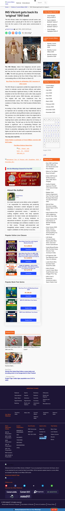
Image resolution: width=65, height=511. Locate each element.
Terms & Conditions (40, 504)
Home (7, 7)
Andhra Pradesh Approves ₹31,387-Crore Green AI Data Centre (51, 187)
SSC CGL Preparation (8, 449)
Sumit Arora (10, 29)
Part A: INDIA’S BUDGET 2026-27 (52, 21)
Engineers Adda (46, 413)
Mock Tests (54, 429)
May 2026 (49, 95)
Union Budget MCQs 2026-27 (51, 16)
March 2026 (49, 101)
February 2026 (50, 104)
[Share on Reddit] (13, 33)
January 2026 (50, 107)
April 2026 (49, 98)
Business (36, 392)
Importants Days (36, 403)
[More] (35, 1)
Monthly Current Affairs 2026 (51, 50)
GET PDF (54, 509)
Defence (36, 395)
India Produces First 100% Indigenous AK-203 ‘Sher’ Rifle (51, 214)
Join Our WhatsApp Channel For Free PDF (19, 168)
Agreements (27, 400)
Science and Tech (46, 400)
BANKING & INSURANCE (20, 431)
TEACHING (20, 440)
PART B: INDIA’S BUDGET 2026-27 (52, 25)
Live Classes (54, 431)
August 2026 (50, 86)
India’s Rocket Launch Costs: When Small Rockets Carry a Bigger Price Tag (52, 271)
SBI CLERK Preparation (8, 437)
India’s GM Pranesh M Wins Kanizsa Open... (13, 365)
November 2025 (50, 112)
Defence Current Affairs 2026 (19, 7)
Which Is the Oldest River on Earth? (32, 348)
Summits (36, 398)
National (18, 3)
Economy (36, 400)
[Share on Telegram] (9, 33)
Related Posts (10, 332)
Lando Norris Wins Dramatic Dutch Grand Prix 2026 (51, 263)
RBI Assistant (8, 452)
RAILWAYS (19, 437)
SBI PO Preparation (8, 432)
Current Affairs (36, 413)
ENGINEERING (21, 445)
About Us (41, 429)
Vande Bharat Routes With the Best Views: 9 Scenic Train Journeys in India (52, 250)
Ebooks (53, 437)
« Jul (44, 155)
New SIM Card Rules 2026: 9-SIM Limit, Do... (13, 348)
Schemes (26, 398)
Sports (26, 392)
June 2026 (49, 93)
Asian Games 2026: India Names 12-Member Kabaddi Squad (51, 221)
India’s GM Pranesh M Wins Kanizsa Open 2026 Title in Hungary (51, 178)
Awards (26, 395)
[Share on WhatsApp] (6, 33)
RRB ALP (30, 431)
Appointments (18, 400)
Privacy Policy (51, 504)
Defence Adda (36, 417)
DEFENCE (19, 442)
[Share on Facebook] (16, 33)
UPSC (18, 447)
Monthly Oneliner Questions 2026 (52, 55)
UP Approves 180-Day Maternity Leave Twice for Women (52, 257)
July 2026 (49, 90)
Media (41, 434)
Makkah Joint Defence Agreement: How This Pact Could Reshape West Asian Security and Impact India (52, 197)
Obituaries (45, 392)
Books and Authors (27, 403)
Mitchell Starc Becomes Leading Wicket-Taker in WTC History (52, 207)
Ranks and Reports (46, 396)
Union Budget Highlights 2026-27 (52, 30)
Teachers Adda (17, 413)
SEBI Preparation (8, 441)
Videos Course (55, 434)
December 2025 (50, 109)
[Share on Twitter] (19, 33)
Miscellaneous (46, 403)
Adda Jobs (27, 412)
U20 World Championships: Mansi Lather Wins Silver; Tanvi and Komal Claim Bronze (52, 241)
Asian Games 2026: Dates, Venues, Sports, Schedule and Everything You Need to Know (51, 231)
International (26, 3)
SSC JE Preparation (8, 445)
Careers (43, 437)
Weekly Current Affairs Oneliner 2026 (51, 45)
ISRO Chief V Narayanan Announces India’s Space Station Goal (51, 279)
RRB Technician (32, 429)
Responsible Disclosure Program (10, 504)
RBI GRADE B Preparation (9, 456)
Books (52, 439)
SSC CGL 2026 (32, 434)
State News (18, 398)
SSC (18, 434)
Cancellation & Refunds (27, 504)
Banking (17, 403)
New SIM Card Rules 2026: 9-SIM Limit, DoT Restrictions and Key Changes (52, 165)
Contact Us (42, 431)
